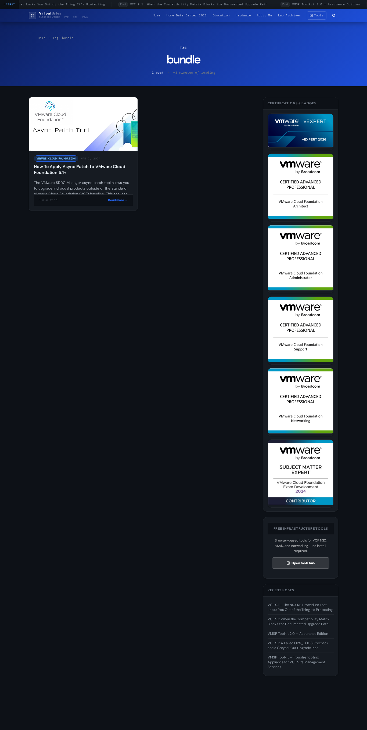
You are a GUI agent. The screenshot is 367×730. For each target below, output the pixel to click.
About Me (264, 15)
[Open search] (334, 15)
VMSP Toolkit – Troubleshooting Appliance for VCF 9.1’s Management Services (296, 662)
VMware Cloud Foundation (56, 158)
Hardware (243, 15)
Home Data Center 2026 (187, 15)
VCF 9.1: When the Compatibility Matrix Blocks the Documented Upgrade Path (190, 4)
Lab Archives (289, 15)
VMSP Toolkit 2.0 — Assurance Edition (318, 4)
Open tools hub (303, 563)
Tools (318, 15)
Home (156, 15)
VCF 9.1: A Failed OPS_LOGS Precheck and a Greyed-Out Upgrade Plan (298, 645)
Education (221, 15)
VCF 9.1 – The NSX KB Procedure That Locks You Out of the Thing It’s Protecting (300, 607)
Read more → (118, 200)
